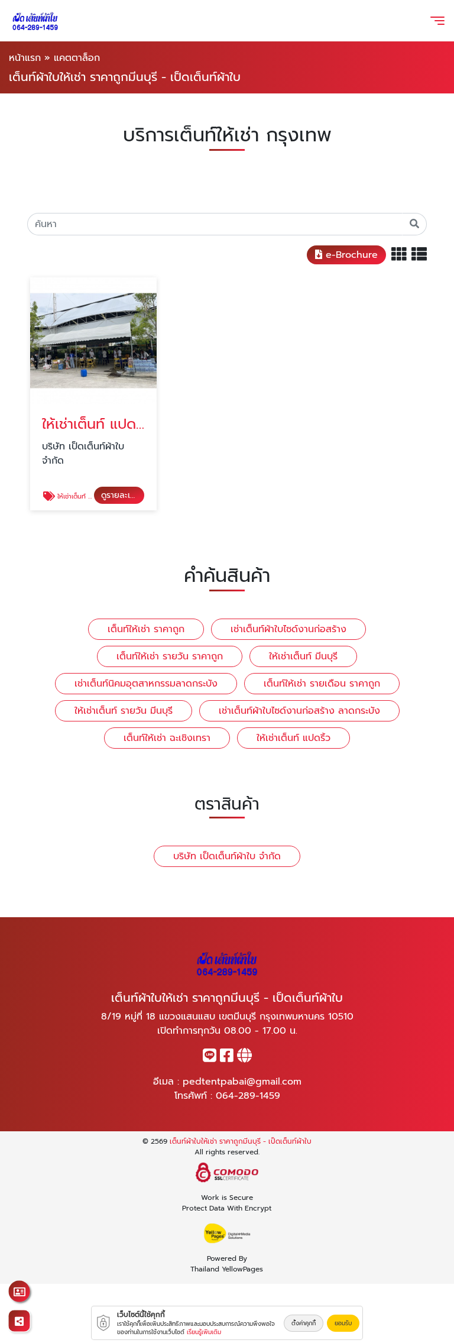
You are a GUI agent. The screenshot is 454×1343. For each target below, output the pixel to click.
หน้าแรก (25, 58)
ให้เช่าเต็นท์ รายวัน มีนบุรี (123, 711)
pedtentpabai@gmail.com (242, 1082)
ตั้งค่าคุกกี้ (303, 1323)
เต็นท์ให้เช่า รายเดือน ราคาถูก (322, 684)
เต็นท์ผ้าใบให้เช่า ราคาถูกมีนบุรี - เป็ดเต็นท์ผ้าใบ (241, 1141)
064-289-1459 (248, 1096)
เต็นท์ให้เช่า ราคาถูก (146, 629)
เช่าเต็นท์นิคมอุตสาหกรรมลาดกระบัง (146, 684)
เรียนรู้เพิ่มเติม (204, 1332)
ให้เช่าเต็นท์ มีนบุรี (303, 656)
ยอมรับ (343, 1323)
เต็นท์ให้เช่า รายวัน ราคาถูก (169, 656)
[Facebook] (227, 1058)
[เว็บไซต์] (244, 1058)
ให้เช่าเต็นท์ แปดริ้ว (293, 738)
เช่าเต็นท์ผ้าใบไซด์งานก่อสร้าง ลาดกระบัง (299, 711)
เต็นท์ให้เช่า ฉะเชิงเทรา (167, 738)
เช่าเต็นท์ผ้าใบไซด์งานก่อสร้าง (288, 629)
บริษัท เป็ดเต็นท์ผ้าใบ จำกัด (227, 856)
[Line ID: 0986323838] (209, 1058)
